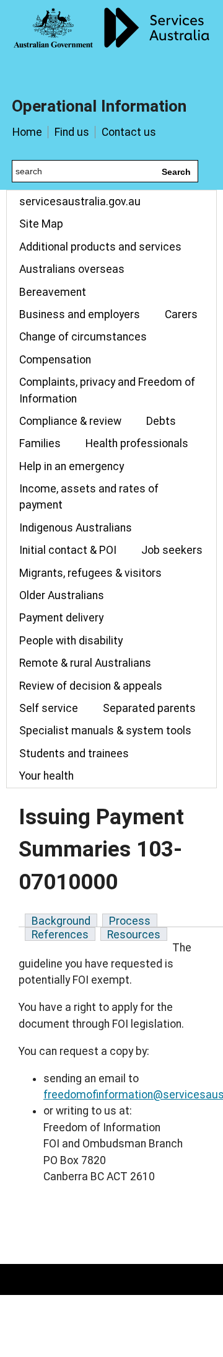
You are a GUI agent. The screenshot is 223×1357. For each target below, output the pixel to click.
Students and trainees (74, 753)
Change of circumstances (83, 337)
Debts (161, 421)
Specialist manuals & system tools (105, 730)
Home (27, 132)
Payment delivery (61, 618)
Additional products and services (100, 247)
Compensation (55, 360)
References (60, 934)
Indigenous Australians (75, 528)
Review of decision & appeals (90, 686)
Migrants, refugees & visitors (90, 573)
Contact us (129, 132)
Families (40, 443)
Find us (72, 132)
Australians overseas (72, 269)
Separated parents (149, 708)
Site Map (41, 224)
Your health (46, 776)
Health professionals (136, 443)
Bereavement (52, 292)
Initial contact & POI (67, 550)
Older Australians (61, 595)
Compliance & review (70, 421)
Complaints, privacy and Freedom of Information (107, 390)
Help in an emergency (71, 466)
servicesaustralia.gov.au (80, 201)
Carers (181, 314)
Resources (133, 934)
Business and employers (79, 314)
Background (61, 921)
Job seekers (172, 550)
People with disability (71, 640)
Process (130, 921)
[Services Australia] (111, 40)
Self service (48, 708)
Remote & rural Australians (85, 663)
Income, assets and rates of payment (89, 497)
